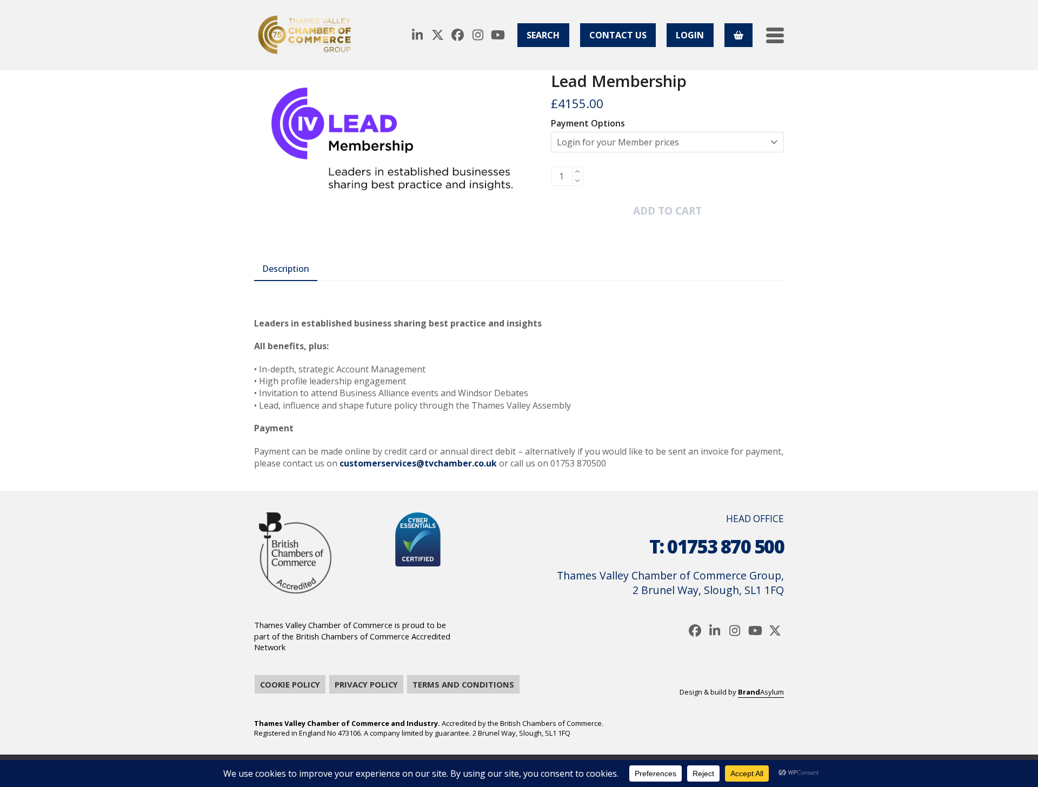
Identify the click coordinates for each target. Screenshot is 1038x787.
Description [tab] (285, 269)
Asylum (761, 692)
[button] (775, 35)
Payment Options (588, 123)
